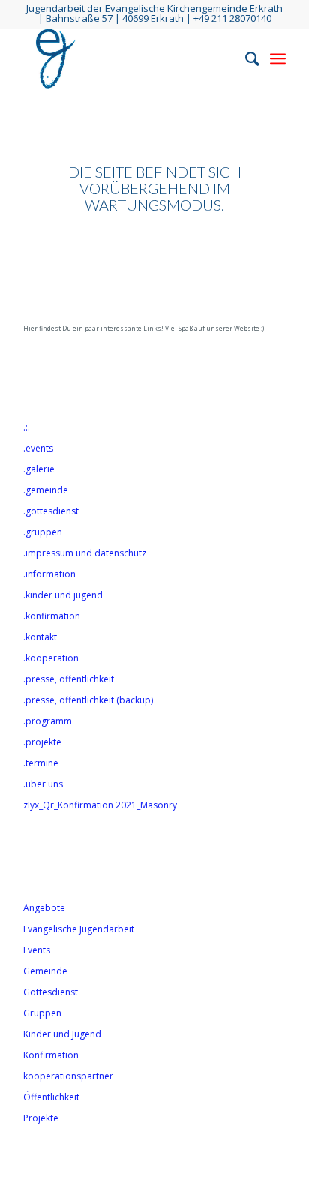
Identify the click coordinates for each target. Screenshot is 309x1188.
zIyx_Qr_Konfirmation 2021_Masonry (100, 805)
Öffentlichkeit (51, 1096)
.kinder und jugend (63, 595)
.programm (47, 721)
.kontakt (40, 637)
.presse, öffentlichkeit (68, 679)
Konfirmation (51, 1054)
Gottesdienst (50, 992)
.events (38, 448)
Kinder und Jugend (62, 1034)
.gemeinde (45, 490)
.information (49, 574)
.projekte (42, 742)
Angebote (44, 908)
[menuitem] (245, 58)
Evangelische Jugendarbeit (78, 928)
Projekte (40, 1118)
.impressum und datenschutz (84, 553)
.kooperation (51, 658)
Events (36, 950)
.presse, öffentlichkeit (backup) (88, 700)
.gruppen (42, 532)
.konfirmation (51, 616)
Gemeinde (45, 970)
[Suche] (245, 58)
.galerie (39, 469)
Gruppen (42, 1012)
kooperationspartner (68, 1076)
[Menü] (278, 58)
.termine (40, 763)
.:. (26, 427)
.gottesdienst (51, 511)
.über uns (43, 784)
